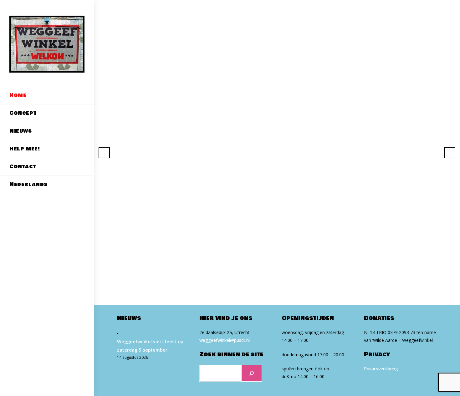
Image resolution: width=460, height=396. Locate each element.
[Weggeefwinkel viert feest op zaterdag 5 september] (117, 333)
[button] (104, 152)
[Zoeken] (251, 373)
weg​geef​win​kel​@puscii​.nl (224, 340)
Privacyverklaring (381, 369)
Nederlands (28, 184)
